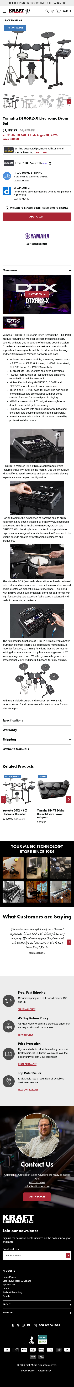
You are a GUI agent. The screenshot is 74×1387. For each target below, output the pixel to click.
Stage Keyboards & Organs (17, 1281)
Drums (6, 1288)
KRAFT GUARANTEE (27, 1064)
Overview (10, 270)
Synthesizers (9, 1284)
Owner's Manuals (16, 749)
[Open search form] (47, 11)
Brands (6, 1296)
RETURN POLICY (25, 1035)
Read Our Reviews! (28, 1090)
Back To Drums (13, 21)
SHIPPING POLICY (26, 1009)
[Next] (68, 799)
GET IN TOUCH (37, 1197)
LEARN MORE (59, 3)
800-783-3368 (37, 1182)
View (26, 800)
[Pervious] (3, 799)
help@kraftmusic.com (37, 1186)
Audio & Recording (12, 1292)
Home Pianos (10, 1277)
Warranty (10, 730)
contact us (48, 208)
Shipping (9, 739)
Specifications (13, 720)
